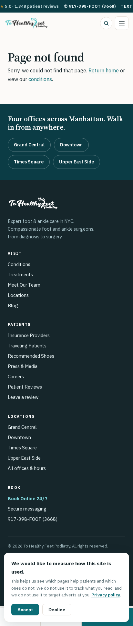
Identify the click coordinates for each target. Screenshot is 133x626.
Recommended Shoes (31, 356)
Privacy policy (105, 595)
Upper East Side (76, 162)
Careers (16, 376)
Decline (56, 609)
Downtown (71, 145)
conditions (40, 79)
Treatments (20, 275)
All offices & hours (27, 468)
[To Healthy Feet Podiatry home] (26, 23)
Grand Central (29, 145)
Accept (25, 609)
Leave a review (23, 397)
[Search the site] (106, 23)
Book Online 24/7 (27, 498)
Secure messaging (27, 509)
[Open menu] (121, 23)
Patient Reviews (25, 387)
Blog (13, 305)
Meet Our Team (24, 285)
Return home (103, 70)
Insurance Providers (29, 335)
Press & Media (22, 366)
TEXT (126, 6)
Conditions (19, 264)
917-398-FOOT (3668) (90, 6)
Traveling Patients (27, 346)
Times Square (29, 162)
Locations (18, 295)
